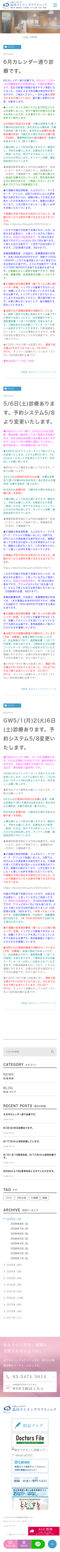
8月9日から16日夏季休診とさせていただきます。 (29, 1171)
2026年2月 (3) (19, 1253)
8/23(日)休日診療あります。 (18, 1128)
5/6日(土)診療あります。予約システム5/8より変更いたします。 (29, 412)
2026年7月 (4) (19, 1228)
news (11, 47)
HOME (25, 37)
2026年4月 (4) (19, 1243)
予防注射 (21, 1198)
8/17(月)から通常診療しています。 (22, 1141)
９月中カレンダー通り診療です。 (20, 1114)
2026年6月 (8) (19, 1233)
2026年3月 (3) (19, 1248)
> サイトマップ (9, 1526)
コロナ (8, 1198)
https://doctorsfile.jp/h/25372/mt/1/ (27, 224)
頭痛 (44, 1198)
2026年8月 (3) (19, 1224)
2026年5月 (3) (19, 1238)
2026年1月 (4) (19, 1258)
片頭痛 (34, 1198)
